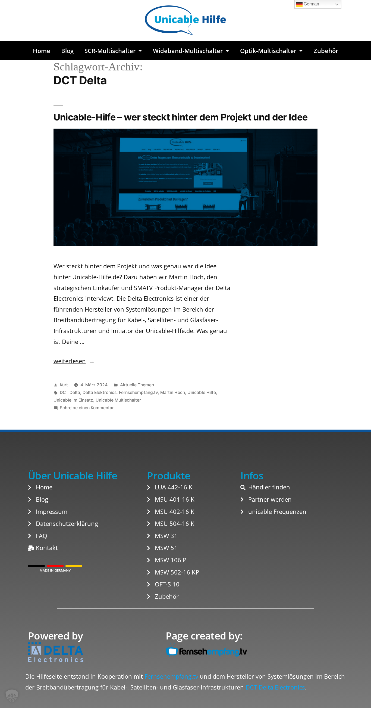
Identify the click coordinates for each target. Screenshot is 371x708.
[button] (12, 696)
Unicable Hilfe (201, 392)
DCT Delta (70, 392)
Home (41, 50)
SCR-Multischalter (110, 50)
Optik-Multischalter (268, 50)
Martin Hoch (172, 392)
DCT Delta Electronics (275, 687)
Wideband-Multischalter (188, 50)
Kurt (64, 384)
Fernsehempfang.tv (138, 392)
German (311, 4)
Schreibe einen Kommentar (87, 407)
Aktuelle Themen (137, 384)
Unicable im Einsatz (73, 400)
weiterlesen (70, 361)
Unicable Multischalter (118, 400)
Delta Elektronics (100, 392)
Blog (67, 50)
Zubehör (326, 50)
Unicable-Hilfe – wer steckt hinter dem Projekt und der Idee (181, 117)
